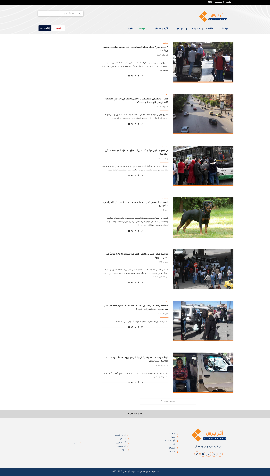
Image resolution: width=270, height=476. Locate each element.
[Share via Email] (129, 76)
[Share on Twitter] (135, 75)
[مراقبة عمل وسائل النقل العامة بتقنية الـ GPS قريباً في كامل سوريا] (203, 269)
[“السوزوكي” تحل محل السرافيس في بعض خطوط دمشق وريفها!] (203, 62)
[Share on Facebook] (138, 76)
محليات (196, 29)
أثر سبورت (144, 29)
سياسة (225, 29)
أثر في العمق (161, 29)
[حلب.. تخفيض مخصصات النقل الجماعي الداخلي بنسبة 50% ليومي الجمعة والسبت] (203, 114)
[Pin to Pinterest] (132, 76)
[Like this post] (142, 76)
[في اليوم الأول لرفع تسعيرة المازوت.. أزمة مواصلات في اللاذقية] (203, 166)
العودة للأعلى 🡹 (135, 414)
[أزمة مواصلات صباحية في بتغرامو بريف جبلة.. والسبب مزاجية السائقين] (203, 373)
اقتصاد (209, 29)
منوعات (129, 29)
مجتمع (180, 29)
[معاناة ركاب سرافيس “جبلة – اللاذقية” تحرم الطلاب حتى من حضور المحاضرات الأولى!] (203, 321)
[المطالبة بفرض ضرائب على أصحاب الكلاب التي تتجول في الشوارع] (203, 217)
